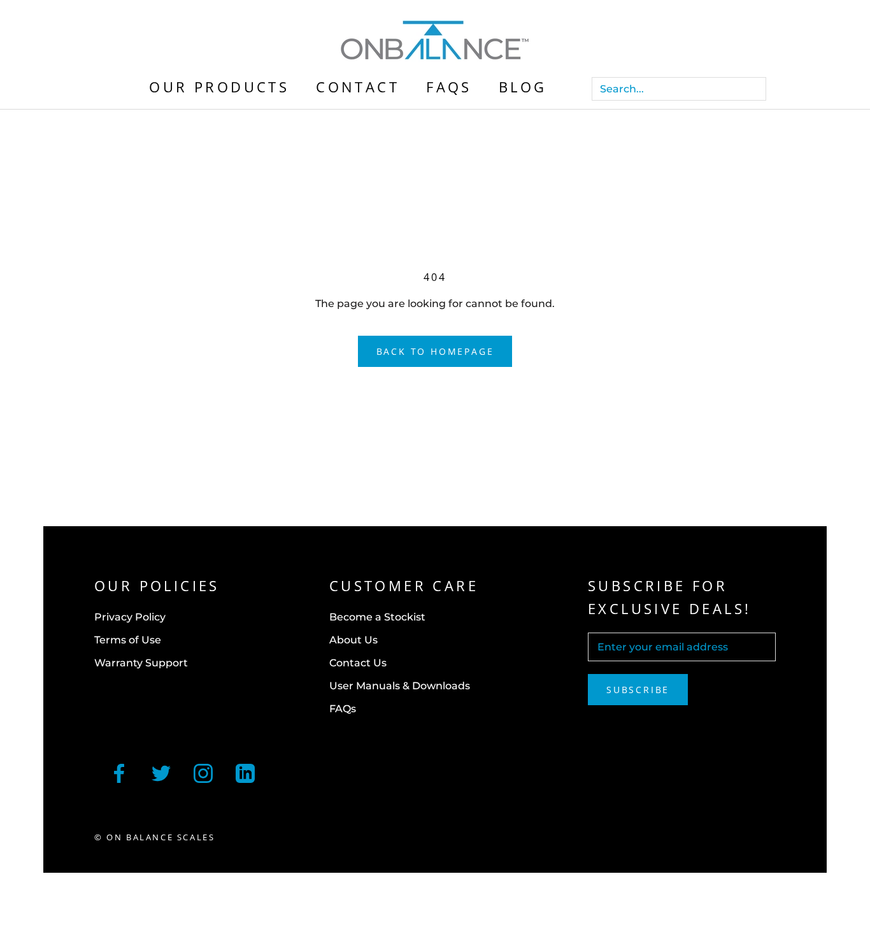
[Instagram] (203, 772)
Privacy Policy (130, 617)
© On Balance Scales (154, 837)
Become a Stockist (377, 617)
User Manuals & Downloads (399, 686)
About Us (353, 640)
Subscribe (637, 690)
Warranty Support (141, 663)
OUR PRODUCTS (219, 86)
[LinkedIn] (245, 772)
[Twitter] (161, 772)
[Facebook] (119, 772)
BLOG (523, 86)
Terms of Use (127, 640)
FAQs (449, 86)
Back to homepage (435, 351)
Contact (357, 86)
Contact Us (358, 663)
